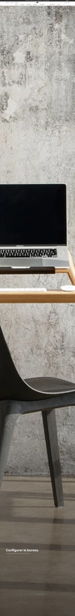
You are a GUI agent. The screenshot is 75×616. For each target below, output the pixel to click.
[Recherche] (64, 2)
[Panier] (68, 2)
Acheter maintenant (46, 0)
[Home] (37, 2)
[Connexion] (66, 2)
